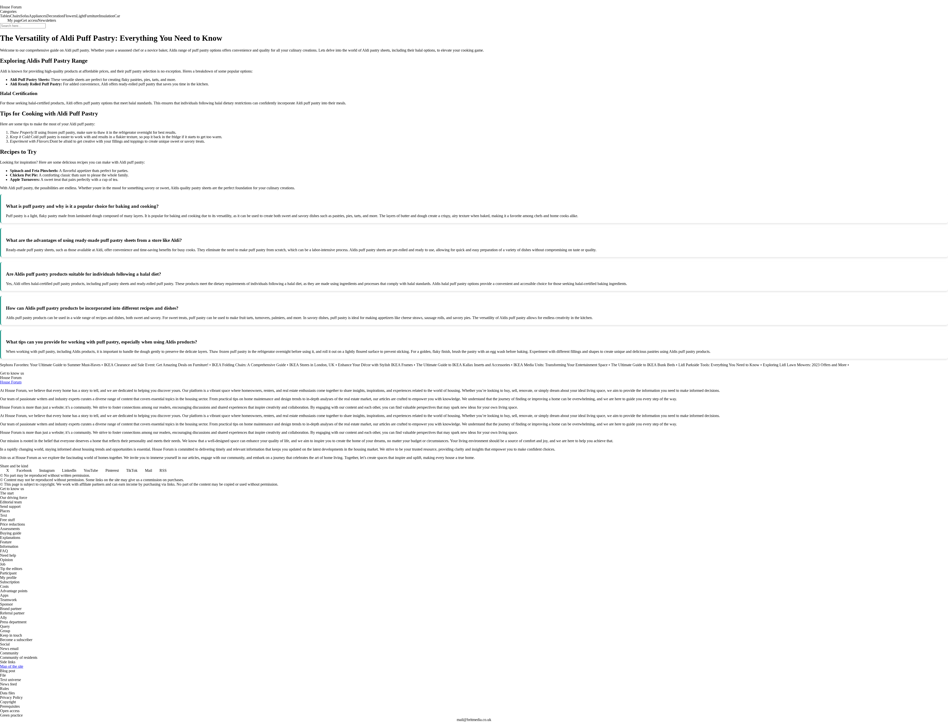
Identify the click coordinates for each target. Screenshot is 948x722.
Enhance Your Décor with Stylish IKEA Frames (375, 365)
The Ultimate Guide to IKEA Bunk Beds (643, 365)
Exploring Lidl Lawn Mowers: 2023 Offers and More (805, 365)
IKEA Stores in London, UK (312, 365)
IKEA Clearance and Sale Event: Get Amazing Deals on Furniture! (156, 365)
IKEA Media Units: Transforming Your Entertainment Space (561, 365)
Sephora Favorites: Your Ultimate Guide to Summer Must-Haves (50, 365)
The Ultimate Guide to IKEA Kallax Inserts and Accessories (463, 365)
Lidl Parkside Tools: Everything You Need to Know (718, 365)
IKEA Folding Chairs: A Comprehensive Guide (249, 365)
